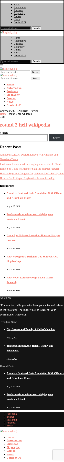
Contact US (20, 22)
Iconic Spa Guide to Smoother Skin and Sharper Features (29, 168)
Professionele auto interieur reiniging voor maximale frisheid (31, 164)
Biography (19, 13)
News (17, 19)
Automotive (20, 7)
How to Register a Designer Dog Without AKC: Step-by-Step (32, 173)
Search (36, 28)
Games (17, 16)
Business (18, 10)
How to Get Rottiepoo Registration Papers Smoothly (27, 178)
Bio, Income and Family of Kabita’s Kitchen (31, 329)
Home (17, 4)
